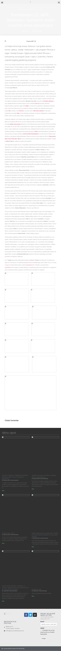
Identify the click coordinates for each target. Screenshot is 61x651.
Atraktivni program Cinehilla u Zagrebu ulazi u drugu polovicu (44, 476)
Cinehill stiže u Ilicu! (8, 533)
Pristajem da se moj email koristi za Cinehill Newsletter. (47, 632)
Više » (3, 490)
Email (42, 621)
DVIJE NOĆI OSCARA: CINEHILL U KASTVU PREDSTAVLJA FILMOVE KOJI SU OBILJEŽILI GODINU (15, 587)
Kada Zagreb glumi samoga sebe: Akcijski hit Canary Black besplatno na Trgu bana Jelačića (45, 534)
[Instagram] (35, 615)
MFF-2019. (31, 9)
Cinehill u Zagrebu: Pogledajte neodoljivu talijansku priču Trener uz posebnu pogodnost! (15, 477)
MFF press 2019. (23, 9)
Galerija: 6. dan (36, 589)
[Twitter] (30, 615)
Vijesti (40, 9)
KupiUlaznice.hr (30, 265)
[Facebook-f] (26, 615)
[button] (59, 2)
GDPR (42, 628)
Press (36, 9)
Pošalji (44, 638)
